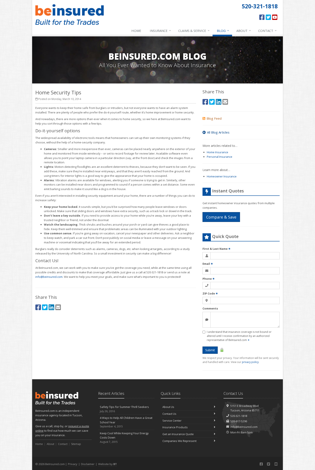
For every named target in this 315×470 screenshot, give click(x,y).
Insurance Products (175, 427)
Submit (210, 350)
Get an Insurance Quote (178, 434)
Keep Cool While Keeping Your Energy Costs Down (124, 437)
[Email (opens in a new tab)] (58, 307)
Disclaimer (87, 464)
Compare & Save (221, 217)
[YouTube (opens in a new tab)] (275, 17)
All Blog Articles (218, 132)
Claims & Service (194, 30)
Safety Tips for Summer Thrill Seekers (124, 409)
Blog (223, 30)
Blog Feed (214, 118)
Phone (208, 279)
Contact (267, 30)
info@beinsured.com (49, 277)
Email (207, 264)
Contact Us (169, 414)
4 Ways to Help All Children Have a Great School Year (126, 422)
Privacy (72, 464)
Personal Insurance (219, 157)
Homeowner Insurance (222, 176)
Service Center (172, 420)
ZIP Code (210, 293)
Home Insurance (217, 152)
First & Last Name (216, 249)
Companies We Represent (179, 441)
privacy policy (250, 362)
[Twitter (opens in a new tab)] (268, 17)
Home (136, 30)
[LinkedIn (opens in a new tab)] (51, 307)
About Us (168, 407)
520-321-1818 (238, 416)
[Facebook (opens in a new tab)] (262, 17)
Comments (210, 308)
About (243, 30)
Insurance (160, 30)
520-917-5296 (238, 421)
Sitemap (76, 444)
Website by (107, 464)
